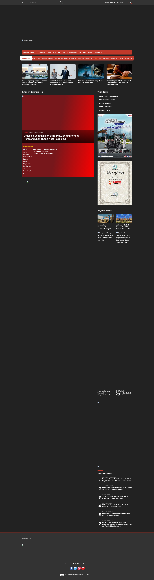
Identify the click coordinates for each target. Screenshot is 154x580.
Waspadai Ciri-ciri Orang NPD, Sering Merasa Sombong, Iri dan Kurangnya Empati (112, 58)
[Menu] (23, 2)
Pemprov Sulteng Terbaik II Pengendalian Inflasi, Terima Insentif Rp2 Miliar (105, 393)
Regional (51, 52)
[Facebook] (71, 568)
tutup (62, 575)
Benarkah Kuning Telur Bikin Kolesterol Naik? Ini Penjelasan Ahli (116, 514)
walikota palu (105, 103)
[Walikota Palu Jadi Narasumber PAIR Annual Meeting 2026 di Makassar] (124, 218)
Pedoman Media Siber (73, 564)
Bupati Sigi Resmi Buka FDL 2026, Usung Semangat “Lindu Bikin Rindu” (117, 488)
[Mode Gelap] (130, 2)
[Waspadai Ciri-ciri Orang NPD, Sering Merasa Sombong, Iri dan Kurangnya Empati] (63, 71)
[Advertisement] (77, 21)
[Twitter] (75, 568)
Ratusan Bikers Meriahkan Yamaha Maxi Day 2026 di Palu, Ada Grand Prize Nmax (116, 480)
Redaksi (86, 564)
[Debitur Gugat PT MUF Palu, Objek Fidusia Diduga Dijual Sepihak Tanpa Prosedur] (119, 71)
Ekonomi (61, 52)
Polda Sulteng (105, 107)
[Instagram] (79, 568)
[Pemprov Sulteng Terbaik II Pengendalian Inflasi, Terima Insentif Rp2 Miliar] (106, 310)
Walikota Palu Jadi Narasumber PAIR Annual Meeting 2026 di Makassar (123, 227)
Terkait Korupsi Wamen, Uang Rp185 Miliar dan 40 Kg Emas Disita (115, 497)
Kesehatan (98, 52)
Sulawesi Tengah (29, 52)
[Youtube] (83, 568)
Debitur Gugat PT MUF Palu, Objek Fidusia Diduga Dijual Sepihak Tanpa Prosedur (119, 82)
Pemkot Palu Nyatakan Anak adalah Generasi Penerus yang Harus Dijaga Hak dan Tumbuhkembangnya (117, 524)
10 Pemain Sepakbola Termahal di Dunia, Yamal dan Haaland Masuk (116, 506)
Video (90, 52)
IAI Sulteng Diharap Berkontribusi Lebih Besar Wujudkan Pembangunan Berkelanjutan (45, 151)
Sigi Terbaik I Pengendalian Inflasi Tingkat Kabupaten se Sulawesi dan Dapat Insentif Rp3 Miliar (124, 393)
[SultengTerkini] (33, 43)
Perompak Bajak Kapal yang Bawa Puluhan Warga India (90, 81)
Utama (26, 132)
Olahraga (82, 52)
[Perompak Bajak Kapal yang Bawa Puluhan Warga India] (91, 71)
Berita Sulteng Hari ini (108, 96)
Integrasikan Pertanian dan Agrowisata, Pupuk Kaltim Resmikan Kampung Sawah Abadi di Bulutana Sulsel (104, 227)
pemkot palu (104, 110)
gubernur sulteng (107, 100)
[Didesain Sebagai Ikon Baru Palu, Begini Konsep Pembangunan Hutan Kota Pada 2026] (58, 119)
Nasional (42, 52)
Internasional (72, 52)
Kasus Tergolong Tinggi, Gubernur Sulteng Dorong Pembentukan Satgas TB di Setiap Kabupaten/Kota (43, 58)
